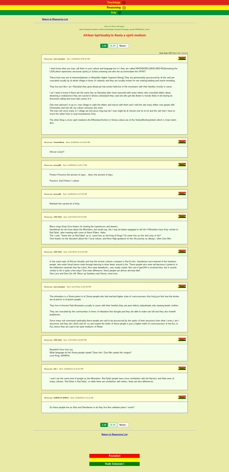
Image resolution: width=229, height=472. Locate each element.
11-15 (112, 46)
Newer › (123, 46)
